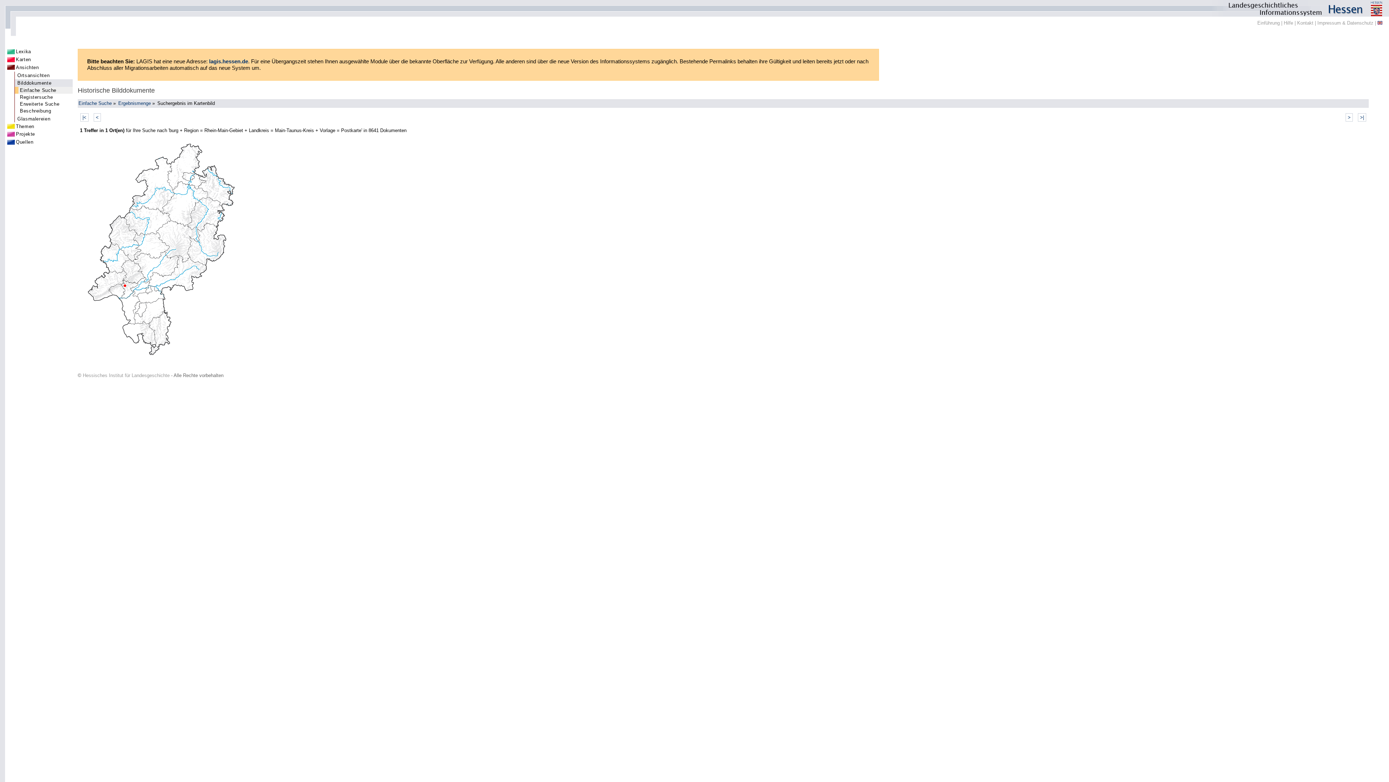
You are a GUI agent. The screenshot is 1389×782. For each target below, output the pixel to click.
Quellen (24, 142)
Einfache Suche (38, 90)
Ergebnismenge (134, 103)
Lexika (23, 51)
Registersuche (36, 97)
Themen (25, 126)
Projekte (25, 134)
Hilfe (1288, 23)
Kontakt (1305, 23)
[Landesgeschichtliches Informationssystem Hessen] (694, 8)
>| (1362, 117)
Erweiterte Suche (39, 104)
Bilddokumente (34, 83)
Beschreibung (35, 111)
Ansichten (27, 67)
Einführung (1268, 23)
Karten (23, 59)
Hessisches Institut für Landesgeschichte (126, 375)
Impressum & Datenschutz (1345, 23)
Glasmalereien (33, 119)
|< (84, 117)
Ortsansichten (33, 75)
